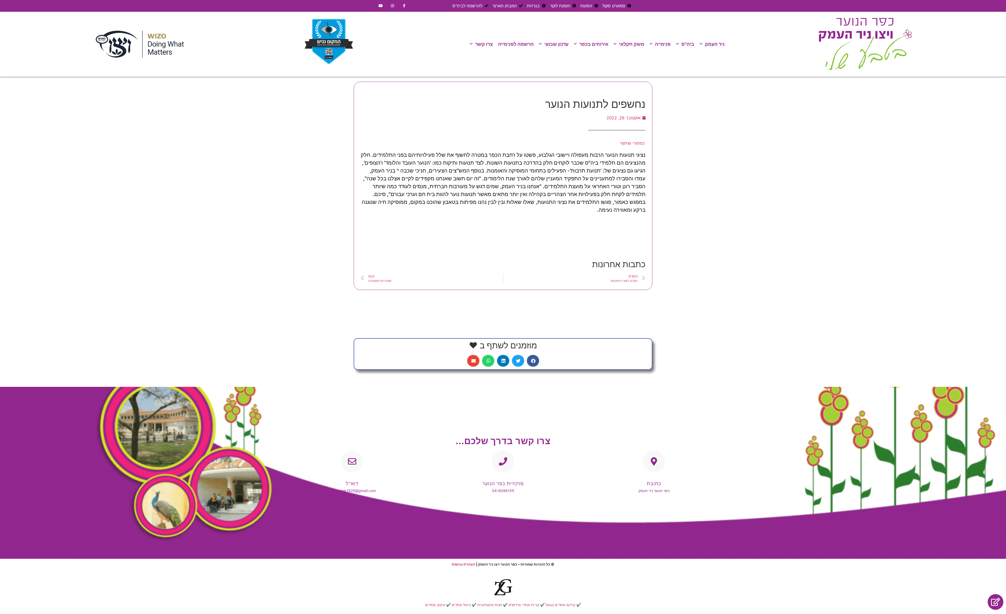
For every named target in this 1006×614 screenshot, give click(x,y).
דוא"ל (352, 483)
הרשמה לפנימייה (516, 44)
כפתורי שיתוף (632, 143)
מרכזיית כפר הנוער (503, 483)
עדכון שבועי (556, 44)
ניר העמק (715, 44)
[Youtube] (381, 6)
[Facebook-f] (404, 6)
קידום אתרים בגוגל (560, 604)
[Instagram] (392, 6)
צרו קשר (484, 44)
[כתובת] (654, 461)
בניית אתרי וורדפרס (524, 604)
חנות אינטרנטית (489, 604)
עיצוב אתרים (435, 604)
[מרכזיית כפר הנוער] (503, 461)
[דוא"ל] (352, 461)
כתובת (654, 483)
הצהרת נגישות (463, 564)
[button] (533, 361)
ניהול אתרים (461, 604)
